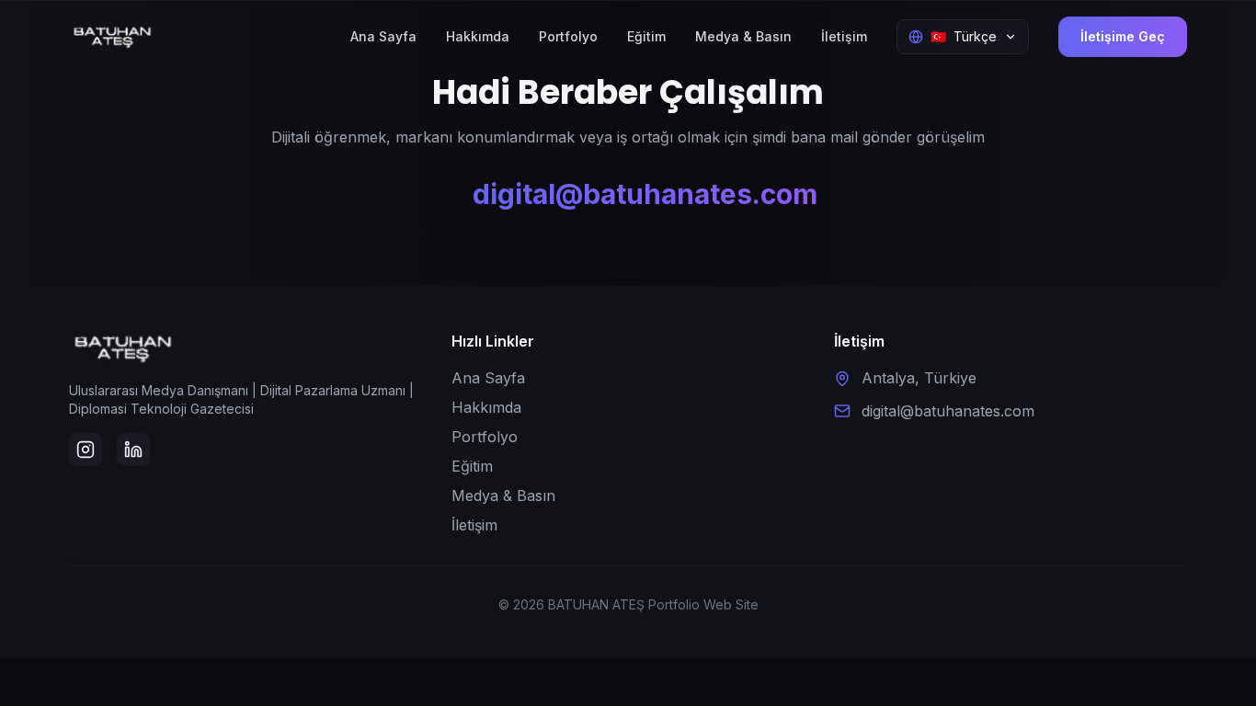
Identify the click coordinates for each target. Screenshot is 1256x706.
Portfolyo (568, 36)
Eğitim (646, 36)
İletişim (844, 36)
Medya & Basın (743, 36)
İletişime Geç (1122, 36)
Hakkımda (477, 36)
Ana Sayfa (383, 36)
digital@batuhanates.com (645, 194)
